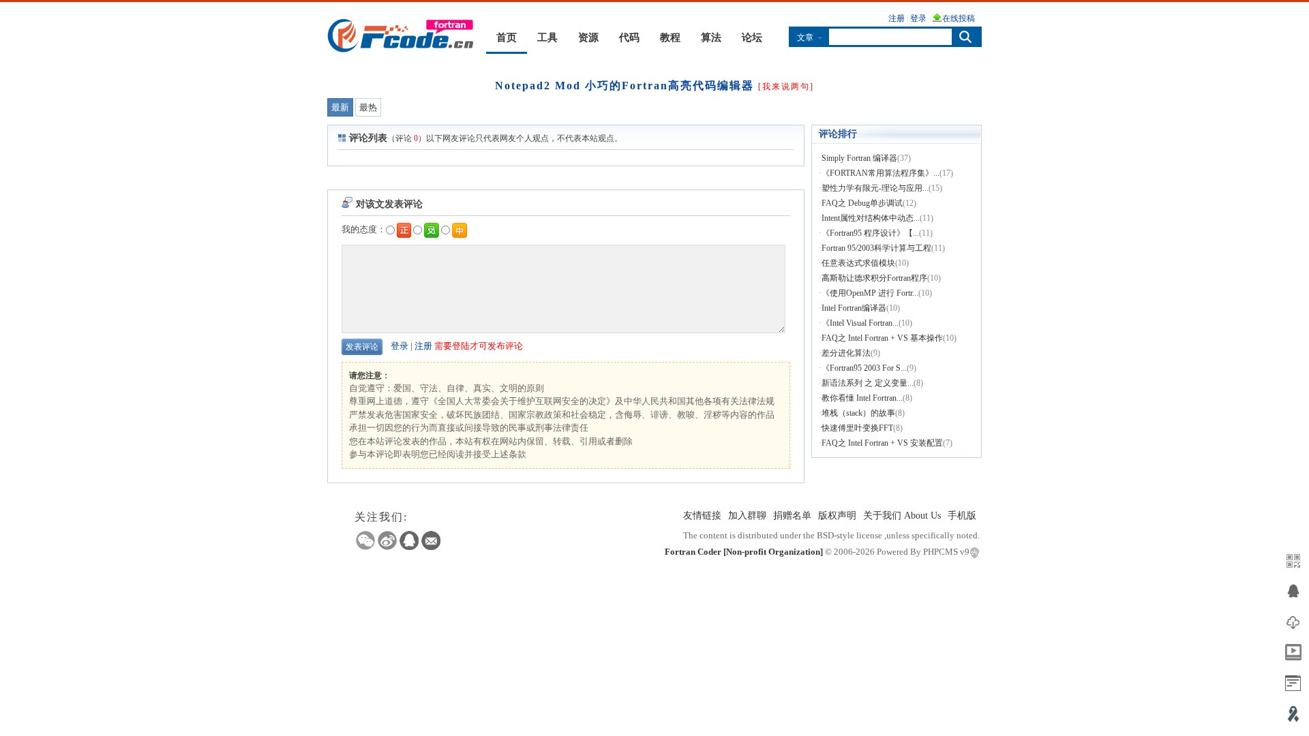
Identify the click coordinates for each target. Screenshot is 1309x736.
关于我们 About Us (902, 515)
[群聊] (1293, 591)
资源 (588, 37)
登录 (399, 346)
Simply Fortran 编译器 (859, 158)
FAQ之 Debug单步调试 (862, 203)
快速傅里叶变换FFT (857, 428)
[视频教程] (1293, 652)
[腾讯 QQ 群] (409, 540)
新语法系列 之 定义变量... (868, 383)
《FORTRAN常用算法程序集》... (880, 173)
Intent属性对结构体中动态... (871, 218)
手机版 (962, 515)
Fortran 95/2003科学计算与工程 (876, 248)
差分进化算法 (846, 353)
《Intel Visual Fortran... (860, 323)
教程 (670, 37)
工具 (547, 37)
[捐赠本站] (1293, 714)
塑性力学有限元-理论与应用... (875, 188)
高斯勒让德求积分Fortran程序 (874, 278)
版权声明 (837, 515)
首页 (506, 37)
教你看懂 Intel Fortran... (862, 398)
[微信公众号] (365, 540)
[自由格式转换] (1293, 683)
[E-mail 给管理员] (430, 540)
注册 (423, 346)
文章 (805, 37)
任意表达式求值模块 (858, 263)
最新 (340, 107)
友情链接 (702, 515)
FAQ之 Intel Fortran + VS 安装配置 (882, 443)
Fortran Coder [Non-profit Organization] (744, 552)
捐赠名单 (792, 515)
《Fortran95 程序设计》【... (870, 233)
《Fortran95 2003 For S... (864, 368)
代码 (629, 37)
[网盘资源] (1293, 622)
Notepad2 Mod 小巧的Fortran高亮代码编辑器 (624, 85)
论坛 (752, 37)
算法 (711, 37)
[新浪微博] (387, 540)
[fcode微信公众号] (1293, 560)
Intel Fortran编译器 (854, 308)
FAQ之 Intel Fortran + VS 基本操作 (882, 338)
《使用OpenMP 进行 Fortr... (870, 293)
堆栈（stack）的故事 (858, 413)
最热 (368, 107)
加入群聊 (747, 515)
